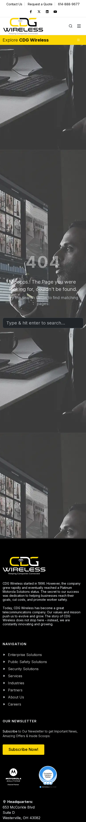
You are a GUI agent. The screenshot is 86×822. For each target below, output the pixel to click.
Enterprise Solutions (25, 654)
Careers (14, 704)
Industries (16, 683)
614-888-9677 (69, 4)
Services (15, 676)
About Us (16, 697)
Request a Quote (40, 4)
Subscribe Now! (23, 749)
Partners (15, 690)
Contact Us (14, 4)
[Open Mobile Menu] (79, 26)
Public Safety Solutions (27, 662)
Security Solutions (23, 669)
